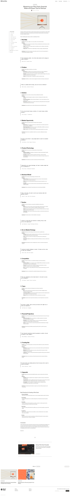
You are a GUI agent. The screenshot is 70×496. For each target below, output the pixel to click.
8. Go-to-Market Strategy (13, 42)
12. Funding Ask (12, 47)
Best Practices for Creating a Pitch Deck (14, 50)
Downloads (16, 489)
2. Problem (11, 34)
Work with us (16, 490)
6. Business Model (12, 39)
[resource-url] (35, 449)
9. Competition (12, 43)
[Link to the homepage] (4, 1)
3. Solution (11, 35)
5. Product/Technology (13, 38)
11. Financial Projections (13, 46)
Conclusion (11, 52)
